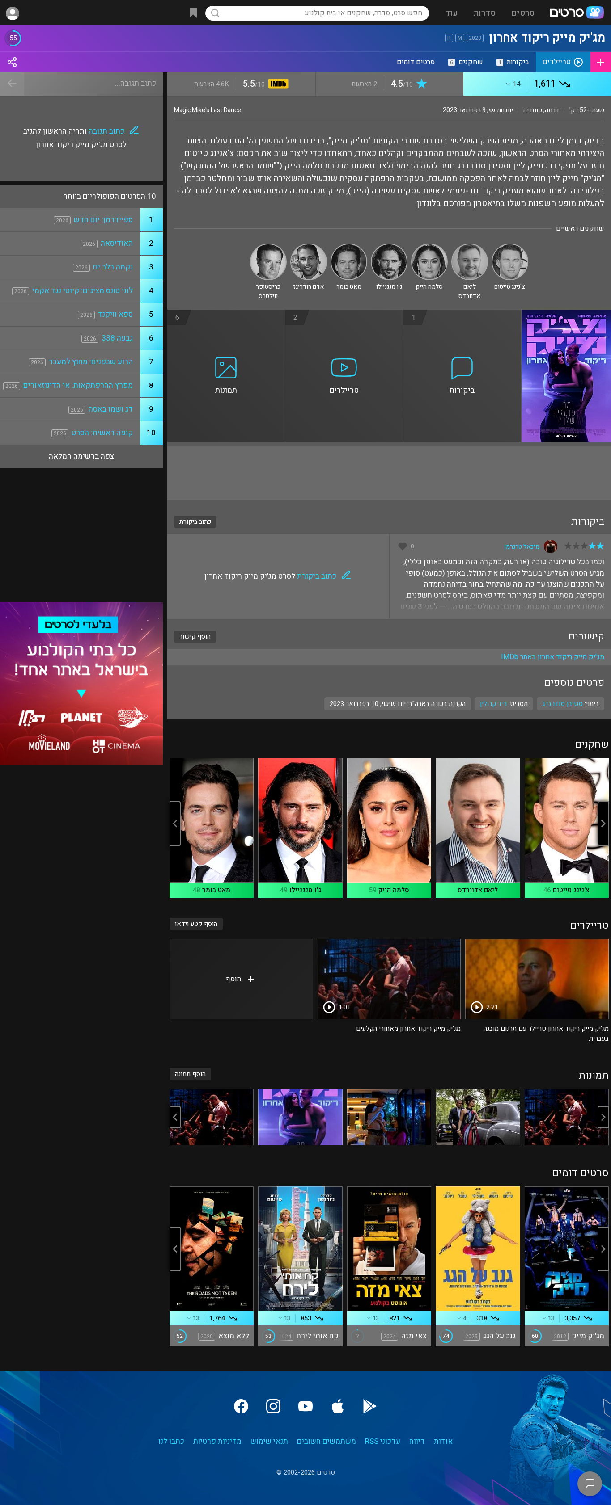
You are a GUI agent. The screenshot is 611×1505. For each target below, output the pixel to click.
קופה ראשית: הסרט (102, 432)
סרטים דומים (416, 62)
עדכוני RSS (382, 1441)
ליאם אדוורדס (478, 890)
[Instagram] (273, 1406)
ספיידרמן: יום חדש (103, 219)
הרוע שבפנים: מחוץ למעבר (91, 361)
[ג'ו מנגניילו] (389, 247)
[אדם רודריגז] (309, 247)
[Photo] (567, 1117)
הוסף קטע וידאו (196, 924)
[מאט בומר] (349, 247)
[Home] (576, 13)
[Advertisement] (389, 473)
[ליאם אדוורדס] (470, 247)
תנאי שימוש (269, 1441)
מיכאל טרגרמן (521, 546)
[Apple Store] (338, 1406)
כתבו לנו (171, 1441)
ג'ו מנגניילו (305, 890)
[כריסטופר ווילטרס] (268, 247)
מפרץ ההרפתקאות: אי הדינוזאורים (78, 385)
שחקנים (466, 62)
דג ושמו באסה (111, 409)
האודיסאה (117, 243)
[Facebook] (241, 1406)
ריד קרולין (493, 704)
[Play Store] (370, 1406)
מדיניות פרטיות (217, 1441)
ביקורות (513, 62)
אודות (443, 1441)
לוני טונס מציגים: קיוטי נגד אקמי (82, 290)
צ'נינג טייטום (571, 890)
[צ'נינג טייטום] (510, 247)
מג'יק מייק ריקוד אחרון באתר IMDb (552, 657)
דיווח (417, 1441)
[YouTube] (305, 1406)
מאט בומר (216, 890)
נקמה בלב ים (113, 267)
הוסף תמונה (190, 1074)
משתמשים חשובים (326, 1441)
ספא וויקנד (115, 314)
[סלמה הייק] (429, 247)
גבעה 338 (117, 338)
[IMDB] (277, 84)
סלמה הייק (393, 890)
